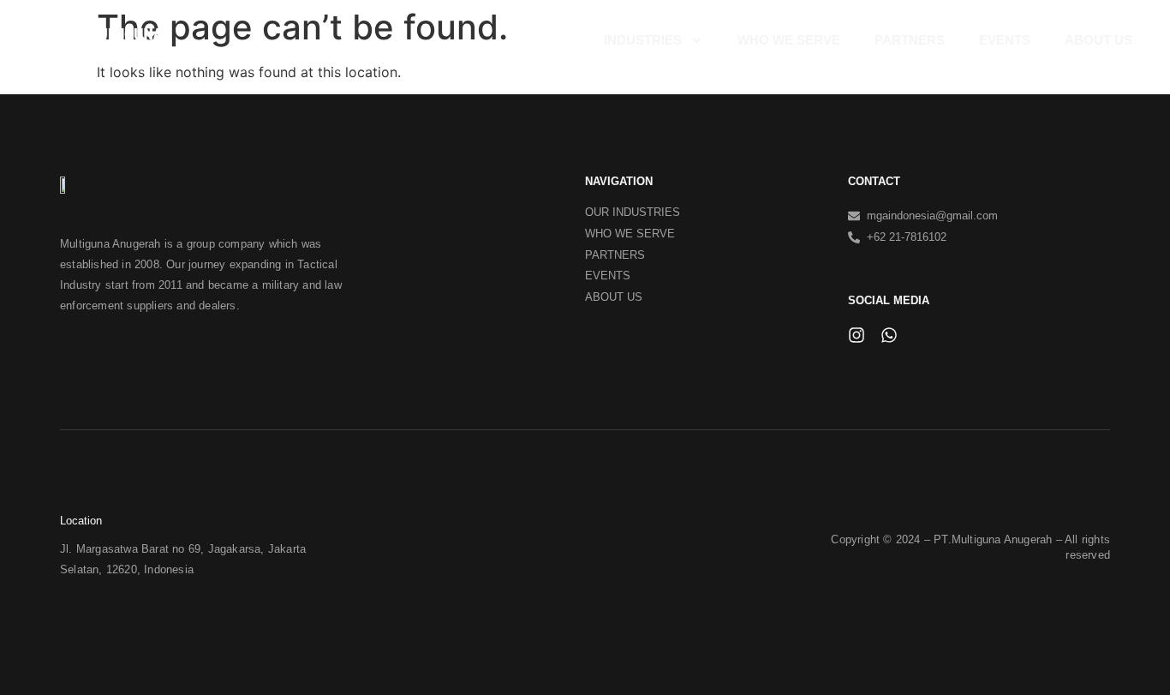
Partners (910, 40)
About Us (1098, 40)
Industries (643, 40)
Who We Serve (788, 40)
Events (1004, 40)
